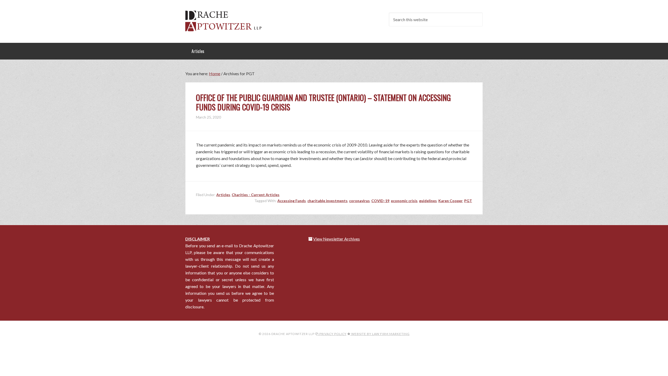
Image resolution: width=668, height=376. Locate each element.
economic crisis (404, 200)
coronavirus (359, 200)
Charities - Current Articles (255, 194)
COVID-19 (380, 200)
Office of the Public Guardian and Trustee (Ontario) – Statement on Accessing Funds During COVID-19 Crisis (323, 102)
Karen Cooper (450, 200)
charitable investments (327, 200)
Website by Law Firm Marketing (380, 334)
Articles (223, 194)
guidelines (428, 200)
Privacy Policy (333, 334)
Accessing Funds (291, 200)
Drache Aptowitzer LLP (227, 20)
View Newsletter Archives (336, 238)
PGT (468, 200)
